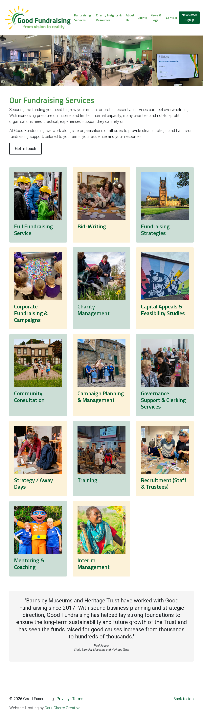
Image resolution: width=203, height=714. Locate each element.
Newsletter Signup (189, 17)
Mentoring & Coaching (29, 563)
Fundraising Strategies (155, 229)
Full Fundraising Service (33, 229)
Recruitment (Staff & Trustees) (164, 483)
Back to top (183, 698)
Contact (171, 17)
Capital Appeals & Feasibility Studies (163, 309)
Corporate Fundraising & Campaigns (31, 313)
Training (87, 480)
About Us (130, 17)
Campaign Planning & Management (101, 396)
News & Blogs (155, 17)
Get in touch (25, 148)
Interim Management (94, 563)
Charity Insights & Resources (109, 17)
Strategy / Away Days (33, 483)
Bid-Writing (92, 226)
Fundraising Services (82, 17)
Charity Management (94, 309)
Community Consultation (29, 396)
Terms (77, 698)
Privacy (62, 698)
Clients (142, 17)
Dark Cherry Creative (62, 707)
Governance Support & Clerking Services (163, 400)
